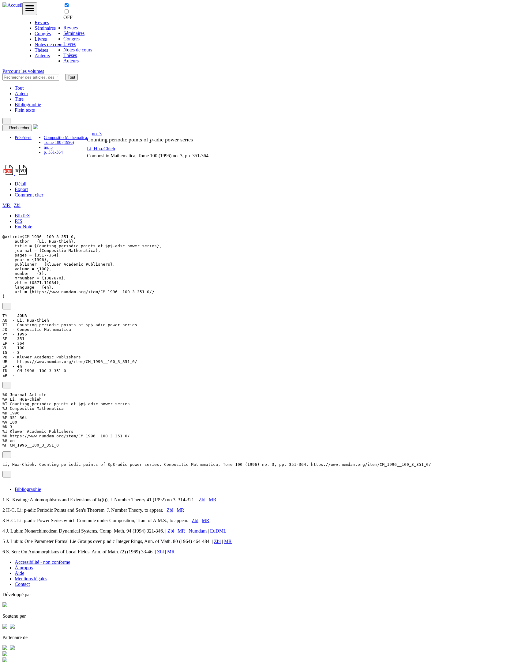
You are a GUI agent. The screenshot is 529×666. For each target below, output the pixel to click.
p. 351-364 (53, 152)
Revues (42, 22)
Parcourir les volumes (23, 71)
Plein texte (25, 110)
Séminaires (45, 28)
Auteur (21, 93)
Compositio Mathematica (65, 137)
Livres (41, 39)
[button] (62, 77)
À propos (24, 567)
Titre (19, 99)
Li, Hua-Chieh (101, 148)
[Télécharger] (14, 306)
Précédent (23, 137)
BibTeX (22, 215)
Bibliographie (28, 104)
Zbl (17, 205)
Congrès (43, 33)
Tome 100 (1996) (59, 142)
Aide (19, 573)
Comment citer (29, 194)
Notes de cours (49, 44)
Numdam (198, 530)
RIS (18, 221)
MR (6, 205)
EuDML (218, 530)
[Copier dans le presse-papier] (6, 306)
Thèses (41, 50)
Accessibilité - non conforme (42, 562)
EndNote (23, 226)
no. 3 (48, 147)
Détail (20, 183)
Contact (22, 584)
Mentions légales (31, 578)
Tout (71, 77)
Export (21, 189)
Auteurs (42, 55)
